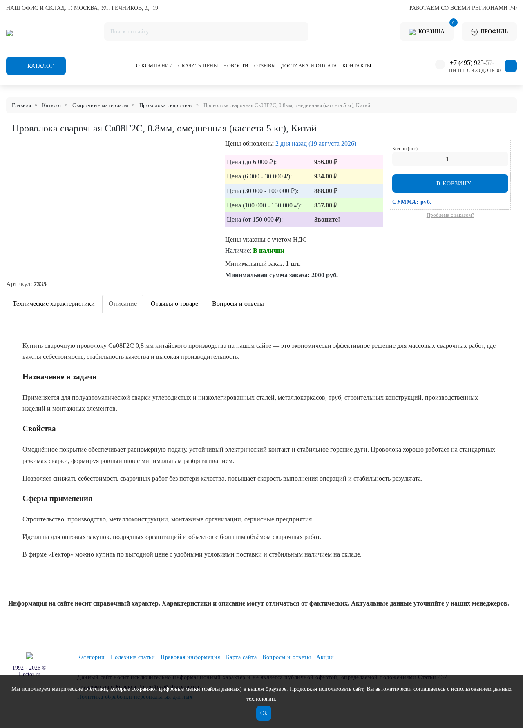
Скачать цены (198, 66)
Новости (236, 66)
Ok (263, 713)
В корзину (453, 183)
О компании (154, 66)
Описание (123, 303)
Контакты (356, 66)
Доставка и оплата (309, 66)
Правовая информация (190, 657)
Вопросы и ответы (238, 303)
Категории (91, 657)
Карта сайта (241, 657)
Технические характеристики (54, 303)
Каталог (40, 66)
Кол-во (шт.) (405, 148)
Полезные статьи (133, 657)
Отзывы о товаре (174, 303)
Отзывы (265, 66)
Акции (325, 657)
